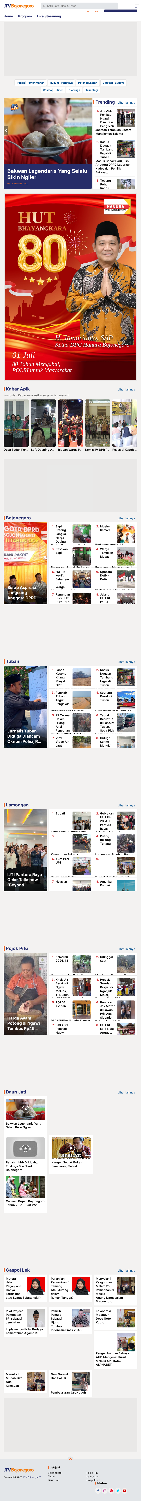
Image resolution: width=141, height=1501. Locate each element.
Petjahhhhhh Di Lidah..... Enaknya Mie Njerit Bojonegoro (23, 1166)
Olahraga (74, 90)
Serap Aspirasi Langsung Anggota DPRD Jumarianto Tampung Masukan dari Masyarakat (22, 593)
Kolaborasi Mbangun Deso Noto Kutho (103, 1316)
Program (25, 16)
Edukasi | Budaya (113, 82)
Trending (105, 102)
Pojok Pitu (17, 948)
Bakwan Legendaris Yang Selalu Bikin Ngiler (47, 174)
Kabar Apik (18, 389)
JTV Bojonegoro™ (32, 1477)
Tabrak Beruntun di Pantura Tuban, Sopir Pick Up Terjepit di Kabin (109, 724)
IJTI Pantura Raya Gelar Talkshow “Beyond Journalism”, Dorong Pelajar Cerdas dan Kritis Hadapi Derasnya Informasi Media (24, 880)
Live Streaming (49, 16)
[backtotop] (70, 1459)
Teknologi (92, 90)
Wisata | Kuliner (53, 90)
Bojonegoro (18, 517)
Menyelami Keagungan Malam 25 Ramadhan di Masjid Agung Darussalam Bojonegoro (109, 1290)
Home (8, 16)
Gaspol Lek (18, 1270)
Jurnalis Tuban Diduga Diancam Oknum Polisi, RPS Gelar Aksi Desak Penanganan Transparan (25, 736)
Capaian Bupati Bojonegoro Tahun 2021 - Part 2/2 (25, 1203)
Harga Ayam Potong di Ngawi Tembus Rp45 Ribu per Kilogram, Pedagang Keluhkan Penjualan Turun (23, 1023)
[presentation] (6, 130)
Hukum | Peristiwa (61, 82)
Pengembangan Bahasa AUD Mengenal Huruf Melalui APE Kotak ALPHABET (112, 1358)
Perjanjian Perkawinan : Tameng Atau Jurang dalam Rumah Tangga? (62, 1288)
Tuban (12, 661)
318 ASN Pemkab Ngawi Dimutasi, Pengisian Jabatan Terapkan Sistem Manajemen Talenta (113, 122)
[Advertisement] (70, 49)
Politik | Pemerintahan (30, 82)
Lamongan (17, 805)
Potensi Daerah (87, 82)
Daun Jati (16, 1092)
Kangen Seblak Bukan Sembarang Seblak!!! (67, 1164)
